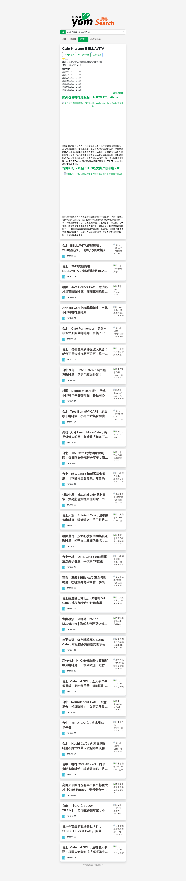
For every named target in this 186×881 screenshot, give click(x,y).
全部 (64, 39)
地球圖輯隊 (95, 39)
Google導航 (83, 55)
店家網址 (97, 55)
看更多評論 (118, 93)
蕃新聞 (73, 39)
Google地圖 (69, 55)
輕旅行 (83, 39)
